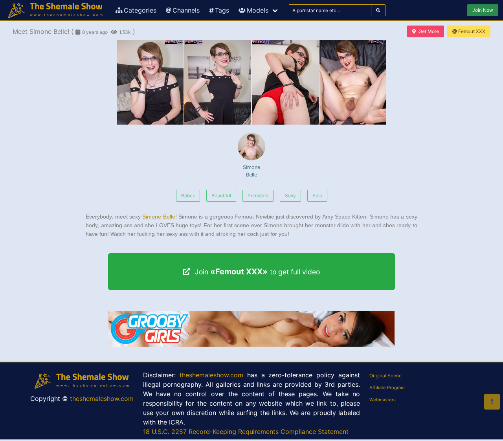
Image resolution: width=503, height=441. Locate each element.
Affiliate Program (387, 387)
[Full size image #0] (150, 82)
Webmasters (382, 399)
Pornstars (258, 195)
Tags (222, 10)
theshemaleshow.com (102, 398)
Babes (188, 195)
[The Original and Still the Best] (251, 344)
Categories (140, 10)
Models (257, 10)
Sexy (290, 195)
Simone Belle (251, 171)
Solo (317, 195)
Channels (186, 10)
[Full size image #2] (285, 82)
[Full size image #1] (217, 82)
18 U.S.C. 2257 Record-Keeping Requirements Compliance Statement (246, 431)
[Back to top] (492, 402)
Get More (429, 31)
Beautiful (221, 195)
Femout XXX (471, 31)
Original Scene (385, 376)
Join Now (482, 10)
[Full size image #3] (352, 82)
